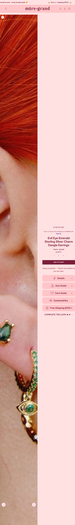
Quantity (59, 252)
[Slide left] (3, 505)
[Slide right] (34, 505)
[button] (6, 9)
